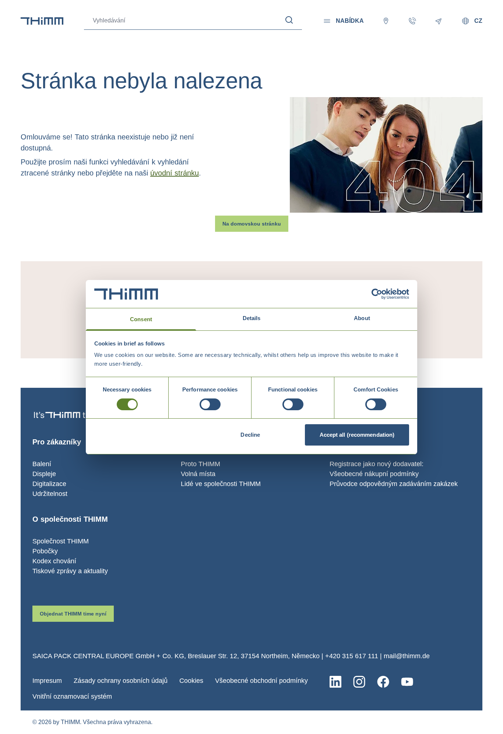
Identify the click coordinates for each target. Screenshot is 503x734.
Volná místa (198, 474)
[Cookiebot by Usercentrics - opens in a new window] (377, 293)
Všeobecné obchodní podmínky (261, 680)
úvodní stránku (174, 173)
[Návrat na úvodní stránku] (42, 21)
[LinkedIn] (335, 682)
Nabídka (350, 21)
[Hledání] (289, 20)
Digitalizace (49, 483)
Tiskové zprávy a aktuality (70, 571)
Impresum (47, 680)
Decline (250, 435)
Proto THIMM (200, 464)
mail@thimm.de (407, 656)
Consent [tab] (141, 319)
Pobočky (45, 551)
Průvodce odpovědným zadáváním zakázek (394, 483)
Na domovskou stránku (251, 224)
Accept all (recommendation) (357, 435)
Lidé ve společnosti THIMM (221, 483)
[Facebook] (383, 682)
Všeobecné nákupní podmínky (374, 474)
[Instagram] (359, 682)
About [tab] (362, 318)
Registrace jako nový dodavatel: (376, 464)
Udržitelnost (49, 493)
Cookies (191, 680)
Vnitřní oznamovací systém (72, 696)
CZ (478, 21)
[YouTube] (407, 682)
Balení (41, 464)
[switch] (210, 404)
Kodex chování (54, 561)
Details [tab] (252, 318)
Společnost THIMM (60, 541)
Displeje (44, 474)
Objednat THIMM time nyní (73, 614)
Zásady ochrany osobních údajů (121, 680)
